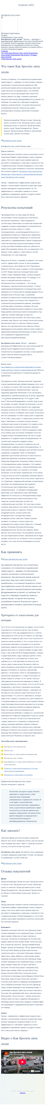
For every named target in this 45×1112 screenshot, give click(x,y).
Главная (4, 51)
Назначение (15, 55)
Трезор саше (6, 174)
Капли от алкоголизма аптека (25, 370)
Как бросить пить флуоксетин (30, 171)
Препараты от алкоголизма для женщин (18, 775)
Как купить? (25, 55)
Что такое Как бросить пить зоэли (14, 53)
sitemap (22, 1093)
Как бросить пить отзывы (15, 177)
